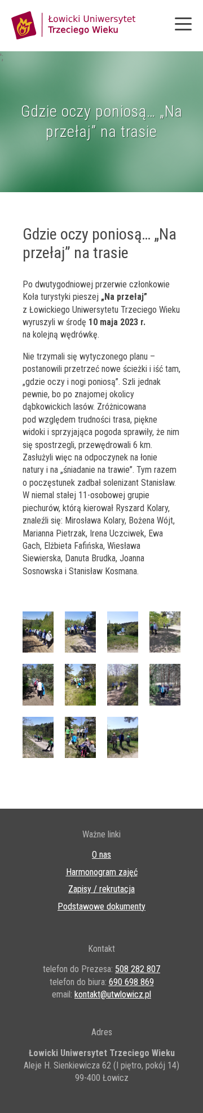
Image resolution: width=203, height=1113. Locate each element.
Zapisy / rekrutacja (101, 889)
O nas (101, 854)
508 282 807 (137, 969)
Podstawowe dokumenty (101, 906)
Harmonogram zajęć (102, 872)
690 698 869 (131, 982)
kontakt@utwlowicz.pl (112, 994)
